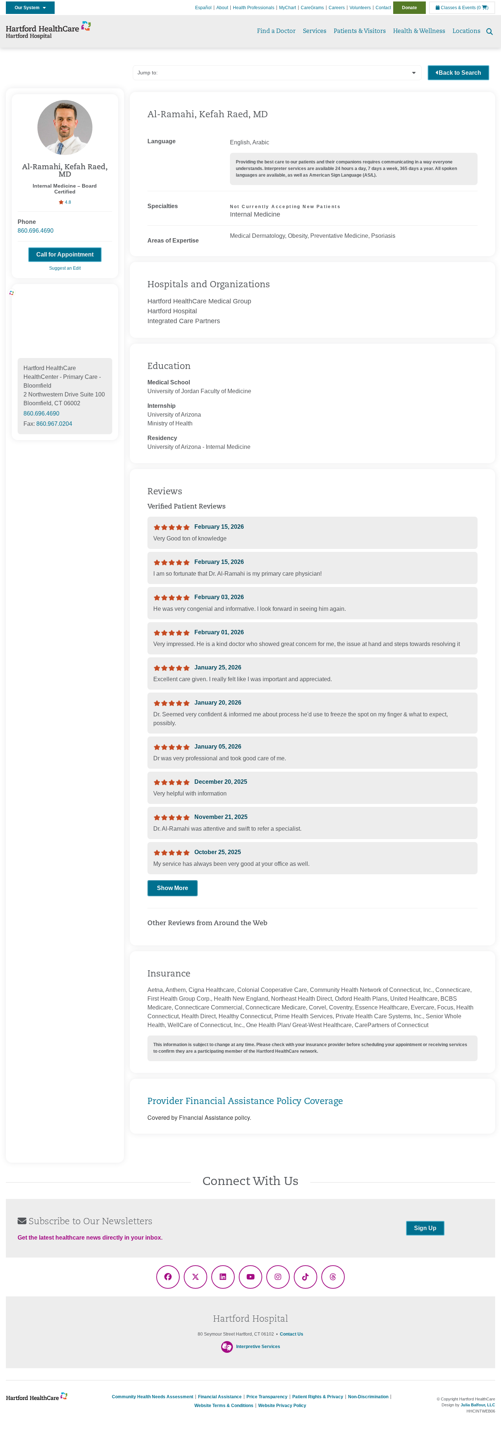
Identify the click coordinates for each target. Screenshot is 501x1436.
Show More (172, 888)
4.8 (67, 202)
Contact (383, 7)
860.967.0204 (54, 424)
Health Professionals (253, 7)
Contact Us (291, 1334)
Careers (337, 7)
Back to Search (460, 73)
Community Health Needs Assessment (152, 1396)
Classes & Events (458, 7)
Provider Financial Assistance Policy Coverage (245, 1101)
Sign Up (425, 1228)
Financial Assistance (220, 1396)
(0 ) (483, 7)
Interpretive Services (258, 1346)
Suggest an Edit (65, 268)
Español (203, 7)
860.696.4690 (36, 231)
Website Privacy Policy (282, 1405)
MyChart (287, 7)
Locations (466, 31)
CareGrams (312, 7)
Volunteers (360, 7)
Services (314, 31)
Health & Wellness (419, 31)
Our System (29, 7)
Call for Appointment (65, 254)
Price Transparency (267, 1396)
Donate (409, 7)
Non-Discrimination (368, 1396)
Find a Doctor (276, 31)
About (222, 7)
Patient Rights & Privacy (317, 1396)
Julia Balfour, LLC (478, 1405)
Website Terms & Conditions (223, 1405)
